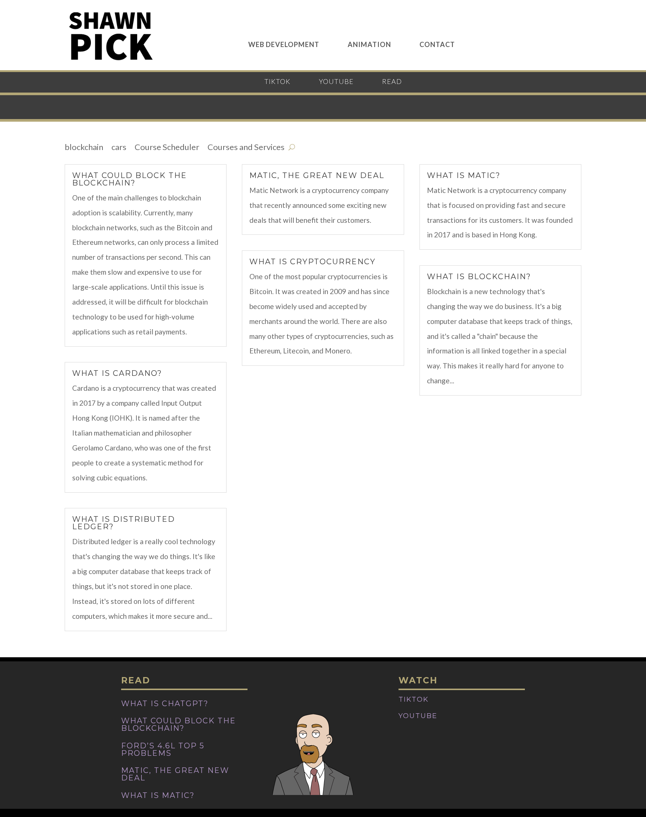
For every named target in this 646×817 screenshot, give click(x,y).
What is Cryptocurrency (312, 261)
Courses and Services (245, 148)
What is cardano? (117, 373)
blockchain (84, 148)
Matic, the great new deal (316, 175)
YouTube (336, 82)
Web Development (283, 44)
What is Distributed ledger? (123, 523)
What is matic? (464, 175)
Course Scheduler (167, 148)
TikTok (414, 699)
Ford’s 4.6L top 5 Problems (162, 749)
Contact (437, 44)
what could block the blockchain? (129, 179)
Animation (369, 44)
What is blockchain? (479, 276)
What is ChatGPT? (165, 703)
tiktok (277, 82)
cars (118, 148)
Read (392, 82)
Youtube (418, 716)
